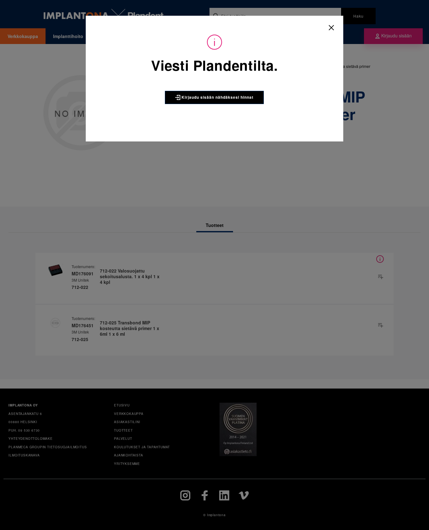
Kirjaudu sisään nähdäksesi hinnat (216, 97)
